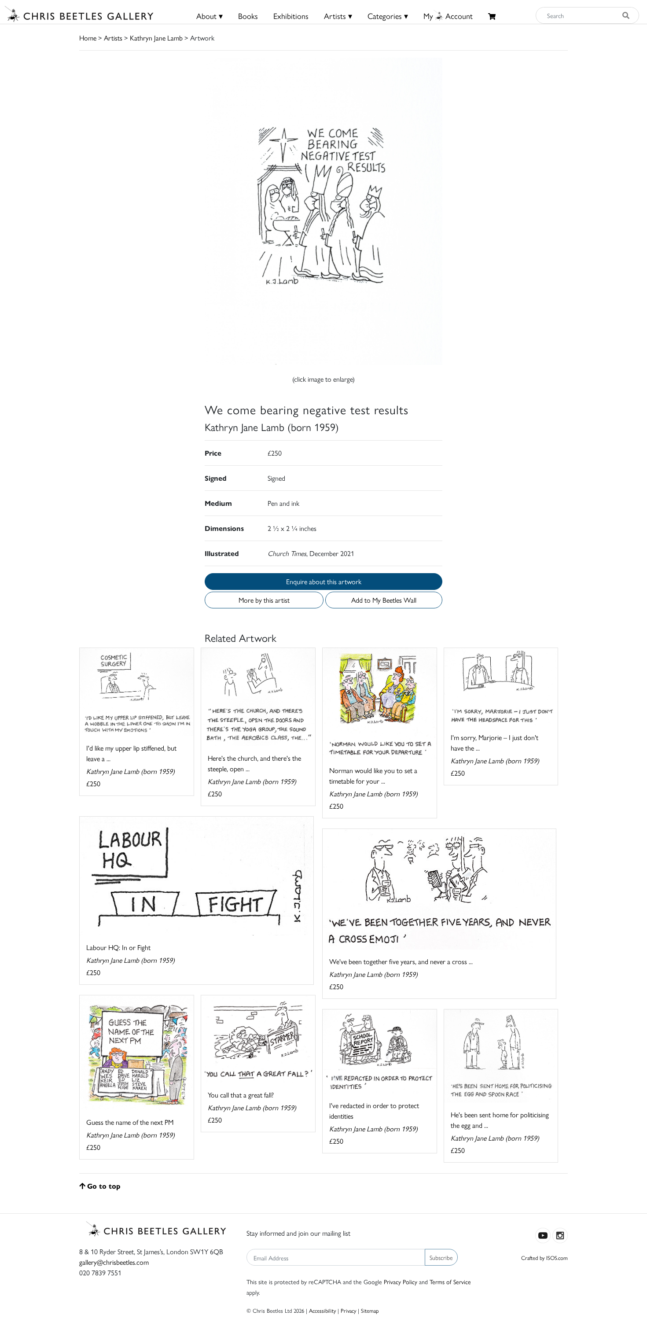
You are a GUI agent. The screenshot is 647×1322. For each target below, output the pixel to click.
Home (87, 38)
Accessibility (322, 1310)
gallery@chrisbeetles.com (114, 1262)
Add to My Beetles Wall (383, 600)
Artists (113, 38)
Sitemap (370, 1310)
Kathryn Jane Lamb (156, 38)
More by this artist (264, 600)
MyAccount (448, 15)
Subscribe (441, 1257)
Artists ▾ (338, 15)
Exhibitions (291, 15)
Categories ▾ (388, 15)
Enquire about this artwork (323, 581)
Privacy (348, 1310)
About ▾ (209, 15)
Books (248, 15)
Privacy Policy (400, 1281)
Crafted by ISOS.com (544, 1257)
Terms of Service (450, 1281)
